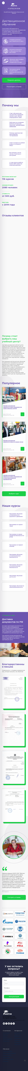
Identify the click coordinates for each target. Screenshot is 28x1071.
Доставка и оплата (8, 1059)
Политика (17, 1040)
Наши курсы (6, 1057)
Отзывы (5, 1037)
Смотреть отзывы (13, 897)
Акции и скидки (7, 1051)
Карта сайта (17, 1044)
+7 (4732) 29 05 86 (14, 8)
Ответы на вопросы (17, 1035)
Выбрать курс (14, 494)
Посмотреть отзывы (14, 86)
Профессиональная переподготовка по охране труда (13, 441)
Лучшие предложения (9, 1053)
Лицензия (17, 1042)
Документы (17, 1033)
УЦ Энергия (6, 1033)
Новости (5, 1035)
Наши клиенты (7, 1055)
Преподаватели (7, 1039)
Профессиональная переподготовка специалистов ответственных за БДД (12, 407)
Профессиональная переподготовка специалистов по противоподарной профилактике (12, 477)
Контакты (5, 1061)
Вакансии (17, 1038)
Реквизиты (6, 1041)
